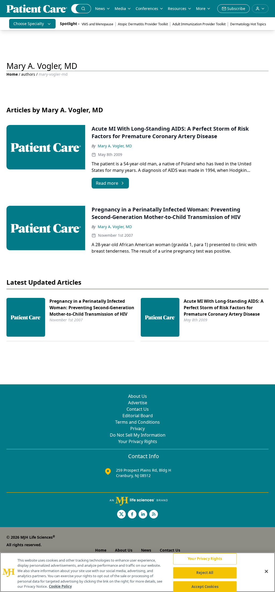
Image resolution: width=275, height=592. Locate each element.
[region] (137, 572)
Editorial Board (137, 416)
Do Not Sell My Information (137, 435)
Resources (177, 8)
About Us (137, 396)
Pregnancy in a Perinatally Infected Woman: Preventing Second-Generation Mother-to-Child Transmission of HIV (91, 307)
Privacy (137, 428)
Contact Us (137, 409)
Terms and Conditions (137, 422)
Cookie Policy (60, 586)
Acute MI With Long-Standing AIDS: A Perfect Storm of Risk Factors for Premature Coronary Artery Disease (223, 307)
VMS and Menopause (97, 24)
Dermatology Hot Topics (248, 24)
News (100, 8)
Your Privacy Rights (137, 441)
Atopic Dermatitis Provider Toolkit (143, 24)
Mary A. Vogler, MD (115, 145)
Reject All (204, 572)
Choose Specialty (28, 23)
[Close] (266, 571)
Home (12, 74)
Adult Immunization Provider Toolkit (199, 24)
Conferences (147, 8)
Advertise (137, 403)
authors (28, 74)
